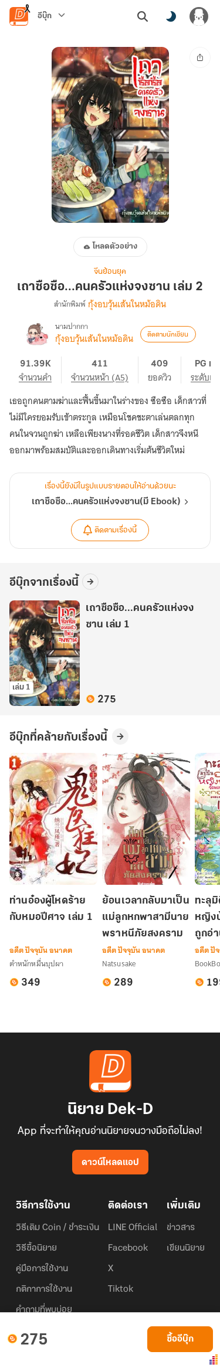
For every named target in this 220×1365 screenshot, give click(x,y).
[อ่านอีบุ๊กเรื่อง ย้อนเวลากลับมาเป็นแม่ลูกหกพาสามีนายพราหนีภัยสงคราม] (146, 819)
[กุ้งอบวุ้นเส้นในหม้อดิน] (37, 334)
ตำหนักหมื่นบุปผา (36, 963)
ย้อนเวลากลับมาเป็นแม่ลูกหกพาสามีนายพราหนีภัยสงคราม (145, 917)
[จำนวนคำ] (40, 369)
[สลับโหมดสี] (170, 16)
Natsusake (119, 963)
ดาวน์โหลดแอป (110, 1162)
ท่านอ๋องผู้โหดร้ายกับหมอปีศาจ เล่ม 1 (51, 909)
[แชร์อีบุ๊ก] (200, 57)
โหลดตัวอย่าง (115, 246)
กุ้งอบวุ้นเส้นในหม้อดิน (127, 304)
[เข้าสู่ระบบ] (199, 16)
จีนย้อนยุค (110, 271)
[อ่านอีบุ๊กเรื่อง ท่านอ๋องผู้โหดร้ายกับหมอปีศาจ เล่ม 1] (53, 819)
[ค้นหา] (142, 16)
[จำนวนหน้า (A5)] (104, 369)
